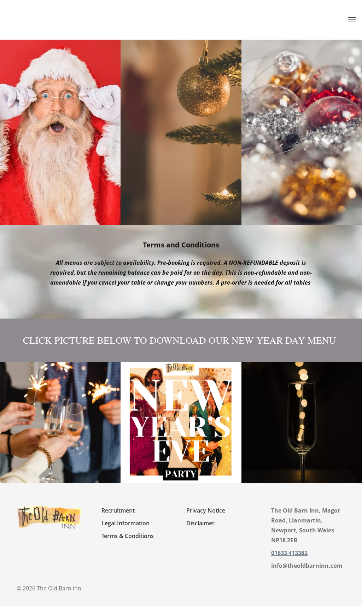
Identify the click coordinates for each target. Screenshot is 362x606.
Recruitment (118, 510)
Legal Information (125, 523)
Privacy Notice (205, 510)
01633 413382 (289, 553)
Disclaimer (200, 523)
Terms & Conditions (127, 536)
